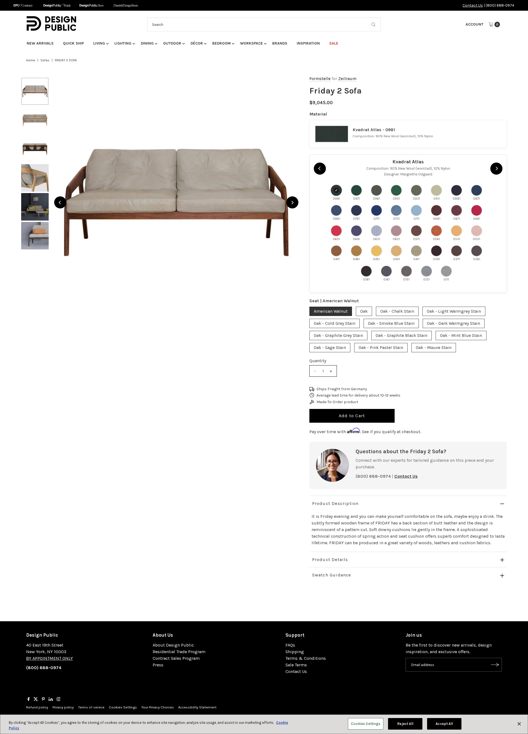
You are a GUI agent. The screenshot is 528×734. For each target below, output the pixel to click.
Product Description (335, 503)
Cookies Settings (123, 707)
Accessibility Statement (197, 707)
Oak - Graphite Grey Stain (338, 335)
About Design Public (173, 645)
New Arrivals (40, 43)
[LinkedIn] (51, 699)
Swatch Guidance (331, 575)
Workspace (251, 43)
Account (474, 24)
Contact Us (473, 5)
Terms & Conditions (305, 658)
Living (99, 43)
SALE (333, 43)
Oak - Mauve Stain (434, 347)
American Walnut (331, 311)
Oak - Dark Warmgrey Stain (453, 323)
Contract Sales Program (176, 658)
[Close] (519, 724)
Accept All (444, 724)
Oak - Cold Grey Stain (334, 323)
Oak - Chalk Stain (397, 311)
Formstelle (320, 78)
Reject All (405, 724)
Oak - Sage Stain (330, 347)
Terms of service (91, 707)
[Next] (292, 202)
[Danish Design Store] (126, 5)
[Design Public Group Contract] (23, 5)
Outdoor (172, 43)
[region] (176, 202)
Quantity (317, 360)
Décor (197, 43)
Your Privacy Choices (157, 707)
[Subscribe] (495, 665)
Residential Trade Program (179, 651)
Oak (364, 311)
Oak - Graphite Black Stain (401, 335)
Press (158, 664)
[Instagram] (59, 699)
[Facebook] (29, 699)
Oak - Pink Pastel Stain (381, 347)
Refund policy (37, 707)
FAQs (290, 645)
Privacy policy (63, 707)
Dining (147, 43)
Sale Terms (296, 664)
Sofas (45, 60)
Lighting (122, 43)
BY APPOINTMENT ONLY (49, 658)
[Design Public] (91, 5)
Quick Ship (73, 43)
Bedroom (221, 43)
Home (30, 60)
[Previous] (60, 202)
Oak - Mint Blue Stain (461, 335)
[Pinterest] (43, 699)
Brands (279, 43)
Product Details (330, 559)
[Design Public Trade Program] (57, 5)
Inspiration (308, 43)
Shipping (294, 651)
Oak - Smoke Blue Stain (391, 323)
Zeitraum (347, 78)
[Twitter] (36, 699)
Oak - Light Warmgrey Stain (454, 311)
